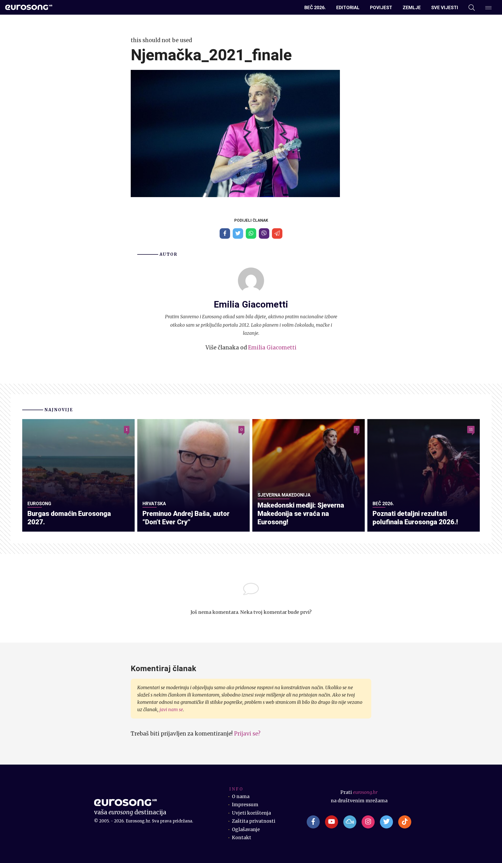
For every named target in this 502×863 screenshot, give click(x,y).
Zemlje (412, 7)
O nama (240, 796)
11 (471, 429)
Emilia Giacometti (272, 347)
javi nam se (171, 709)
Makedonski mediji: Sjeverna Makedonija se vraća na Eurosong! (301, 513)
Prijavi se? (247, 733)
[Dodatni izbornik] (488, 7)
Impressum (245, 805)
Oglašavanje (246, 829)
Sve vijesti (444, 7)
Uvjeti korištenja (251, 813)
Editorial (348, 7)
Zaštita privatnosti (253, 821)
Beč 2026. (315, 7)
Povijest (381, 7)
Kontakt (241, 837)
